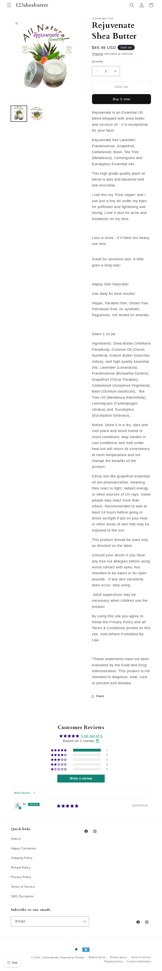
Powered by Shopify (72, 957)
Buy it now (121, 99)
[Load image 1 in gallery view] (19, 114)
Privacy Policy (21, 877)
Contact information (139, 961)
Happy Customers (24, 848)
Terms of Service (23, 886)
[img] (67, 806)
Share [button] (100, 696)
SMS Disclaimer (22, 896)
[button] (9, 5)
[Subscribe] (84, 921)
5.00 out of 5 (92, 736)
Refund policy (97, 957)
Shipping (97, 53)
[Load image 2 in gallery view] (37, 114)
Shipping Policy (22, 857)
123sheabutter (50, 957)
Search (16, 838)
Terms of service (141, 957)
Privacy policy (118, 957)
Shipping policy (113, 961)
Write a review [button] (81, 778)
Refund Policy (21, 867)
